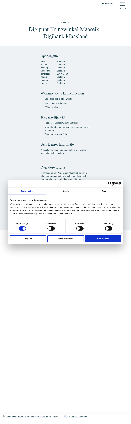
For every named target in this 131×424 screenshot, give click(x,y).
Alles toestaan (103, 239)
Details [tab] (65, 191)
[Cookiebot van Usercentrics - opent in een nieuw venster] (110, 183)
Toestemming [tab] (27, 191)
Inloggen (108, 3)
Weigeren (28, 239)
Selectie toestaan (65, 239)
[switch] (51, 228)
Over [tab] (104, 191)
